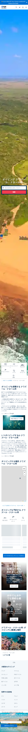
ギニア (16, 707)
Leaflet (24, 501)
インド (16, 699)
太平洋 (16, 681)
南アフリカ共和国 (7, 380)
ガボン (16, 703)
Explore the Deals (13, 3)
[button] (20, 478)
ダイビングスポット (13, 520)
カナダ (3, 703)
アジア (3, 671)
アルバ (16, 696)
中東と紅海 (4, 678)
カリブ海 (16, 685)
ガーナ (3, 707)
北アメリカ (17, 678)
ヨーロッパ (4, 674)
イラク (3, 699)
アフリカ (16, 671)
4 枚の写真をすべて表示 (17, 418)
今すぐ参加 (14, 619)
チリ (2, 696)
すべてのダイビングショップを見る (14, 555)
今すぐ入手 (14, 586)
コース (23, 520)
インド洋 (3, 685)
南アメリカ (4, 681)
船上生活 (5, 520)
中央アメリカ (17, 674)
